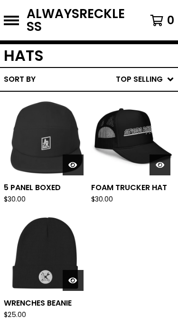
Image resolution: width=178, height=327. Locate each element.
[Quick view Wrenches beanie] (73, 280)
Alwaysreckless (76, 20)
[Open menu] (11, 20)
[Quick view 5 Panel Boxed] (73, 164)
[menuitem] (89, 79)
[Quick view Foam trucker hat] (160, 164)
